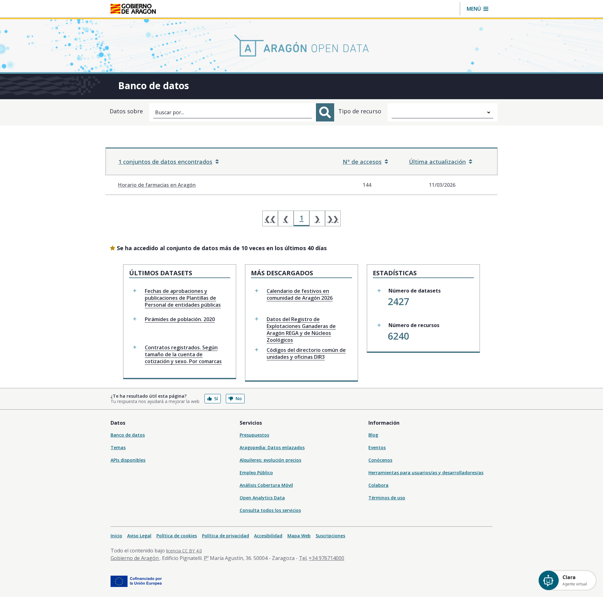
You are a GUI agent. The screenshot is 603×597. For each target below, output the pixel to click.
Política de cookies (176, 536)
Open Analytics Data (262, 498)
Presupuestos (254, 435)
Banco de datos (128, 435)
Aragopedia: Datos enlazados (272, 447)
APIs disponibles (128, 460)
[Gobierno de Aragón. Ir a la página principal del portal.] (133, 9)
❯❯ (333, 218)
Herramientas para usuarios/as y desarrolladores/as (425, 473)
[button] (477, 8)
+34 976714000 (326, 558)
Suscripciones (330, 536)
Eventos (377, 447)
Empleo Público (256, 473)
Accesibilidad (268, 536)
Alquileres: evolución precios (270, 460)
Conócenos (380, 460)
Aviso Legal (139, 536)
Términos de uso (386, 498)
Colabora (378, 485)
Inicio (116, 536)
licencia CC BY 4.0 (184, 551)
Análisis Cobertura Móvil (266, 485)
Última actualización (437, 161)
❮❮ (270, 218)
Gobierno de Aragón (135, 558)
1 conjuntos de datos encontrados (165, 161)
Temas (118, 447)
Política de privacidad (225, 536)
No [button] (239, 398)
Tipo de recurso (359, 111)
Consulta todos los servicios (270, 510)
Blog (373, 435)
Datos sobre (126, 111)
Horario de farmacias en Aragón (157, 184)
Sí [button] (216, 398)
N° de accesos (362, 161)
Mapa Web (299, 536)
